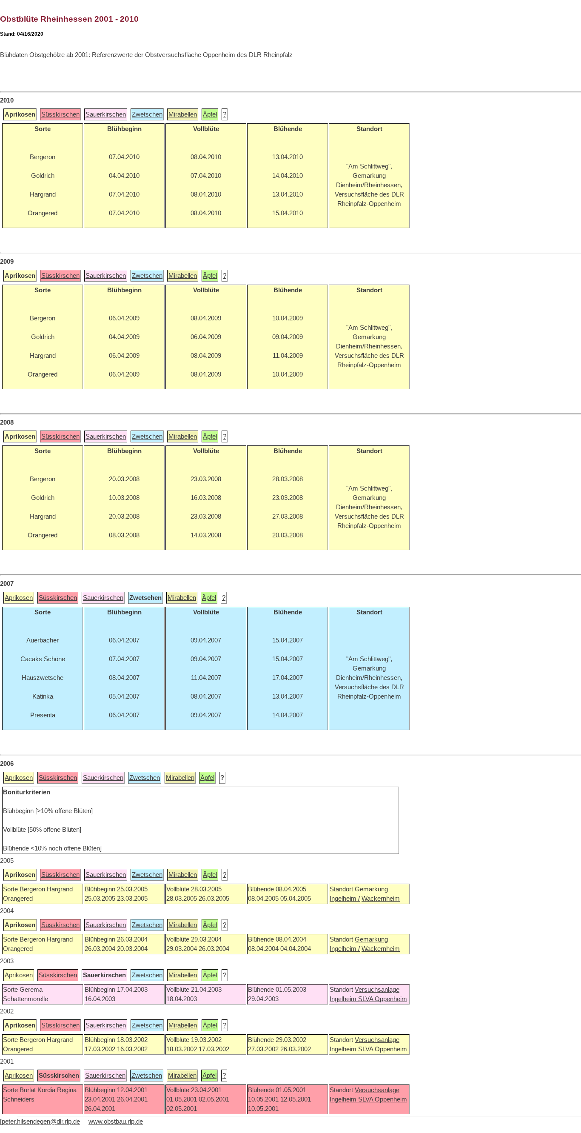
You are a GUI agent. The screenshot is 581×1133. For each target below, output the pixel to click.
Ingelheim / (345, 898)
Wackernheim (381, 898)
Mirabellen (182, 114)
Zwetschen (147, 114)
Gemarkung (371, 889)
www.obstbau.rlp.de (115, 1121)
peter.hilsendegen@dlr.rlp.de (41, 1121)
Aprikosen (19, 597)
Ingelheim (344, 999)
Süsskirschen (60, 114)
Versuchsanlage (377, 989)
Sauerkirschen (105, 114)
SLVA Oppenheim (382, 999)
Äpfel (210, 114)
